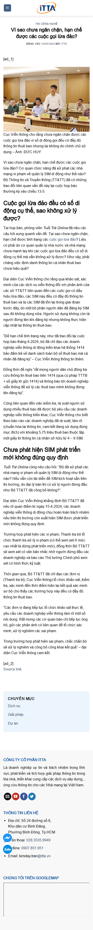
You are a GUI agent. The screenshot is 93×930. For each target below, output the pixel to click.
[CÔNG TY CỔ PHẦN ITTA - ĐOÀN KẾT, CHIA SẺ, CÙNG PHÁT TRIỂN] (46, 8)
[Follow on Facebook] (24, 796)
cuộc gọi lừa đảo (62, 239)
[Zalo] (7, 849)
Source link (12, 669)
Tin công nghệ (46, 23)
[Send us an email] (7, 796)
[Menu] (7, 8)
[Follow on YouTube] (15, 796)
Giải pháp (15, 714)
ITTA (64, 43)
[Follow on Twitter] (32, 796)
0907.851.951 (32, 848)
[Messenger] (7, 838)
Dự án (13, 723)
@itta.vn (44, 856)
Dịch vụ (14, 706)
